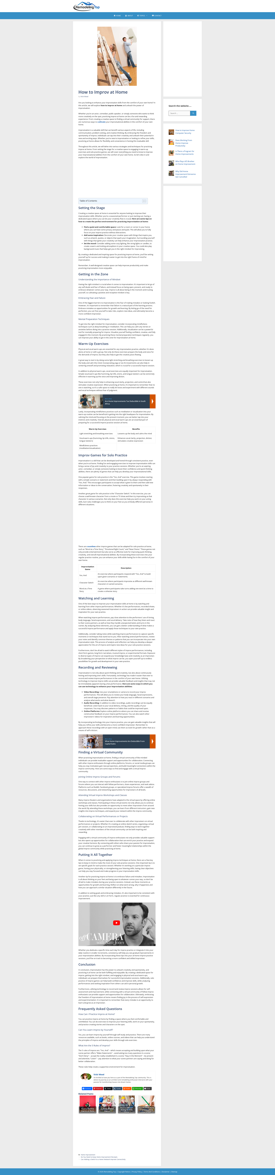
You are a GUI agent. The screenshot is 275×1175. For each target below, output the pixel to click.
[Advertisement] (163, 6)
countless (91, 546)
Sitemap (174, 1172)
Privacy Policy (137, 1172)
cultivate (101, 122)
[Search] (193, 113)
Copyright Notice (124, 1172)
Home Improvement (88, 1155)
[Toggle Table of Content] (143, 201)
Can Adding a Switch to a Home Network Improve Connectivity (103, 1159)
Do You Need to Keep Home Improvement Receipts (99, 1157)
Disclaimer (166, 1172)
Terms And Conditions (152, 1172)
